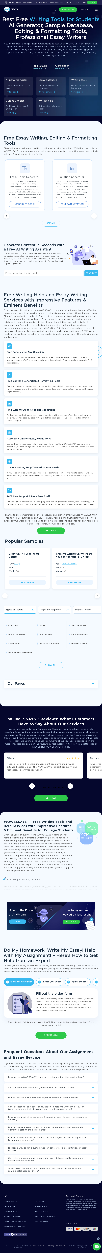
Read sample (27, 582)
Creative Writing (69, 564)
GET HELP (51, 798)
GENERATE (91, 273)
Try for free (11, 92)
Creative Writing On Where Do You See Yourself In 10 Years (74, 555)
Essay (17, 564)
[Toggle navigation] (96, 9)
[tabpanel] (27, 568)
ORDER (92, 2)
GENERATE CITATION (72, 204)
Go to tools (76, 92)
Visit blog (10, 113)
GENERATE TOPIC (25, 204)
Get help (42, 113)
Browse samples (45, 92)
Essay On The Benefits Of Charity (24, 555)
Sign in (84, 9)
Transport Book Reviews (22, 692)
